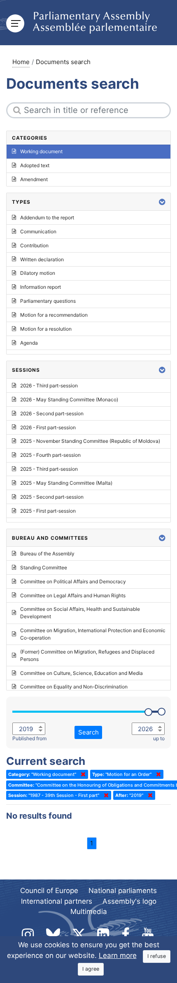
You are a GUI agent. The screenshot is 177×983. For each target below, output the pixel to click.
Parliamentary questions (48, 301)
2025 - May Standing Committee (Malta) (66, 483)
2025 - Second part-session (52, 497)
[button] (162, 201)
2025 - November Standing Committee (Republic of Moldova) (90, 441)
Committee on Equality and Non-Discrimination (74, 687)
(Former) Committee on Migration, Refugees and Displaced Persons (87, 655)
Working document (41, 151)
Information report (40, 287)
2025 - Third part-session (49, 469)
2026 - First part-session (48, 427)
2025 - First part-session (48, 511)
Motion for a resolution (46, 329)
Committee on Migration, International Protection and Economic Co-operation (92, 634)
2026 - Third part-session (49, 385)
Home (21, 62)
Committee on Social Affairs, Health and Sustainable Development (80, 612)
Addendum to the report (47, 217)
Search (88, 732)
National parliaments (122, 890)
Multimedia (88, 911)
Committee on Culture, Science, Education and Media (81, 673)
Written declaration (42, 259)
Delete (81, 774)
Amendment (34, 179)
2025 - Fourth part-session (50, 455)
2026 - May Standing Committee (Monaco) (69, 399)
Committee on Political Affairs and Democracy (73, 581)
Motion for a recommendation (54, 315)
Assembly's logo (129, 901)
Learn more (118, 955)
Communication (38, 231)
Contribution (34, 245)
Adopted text (34, 165)
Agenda (29, 343)
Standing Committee (43, 567)
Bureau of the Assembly (47, 553)
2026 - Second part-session (52, 413)
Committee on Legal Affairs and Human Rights (73, 595)
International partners (56, 901)
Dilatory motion (37, 273)
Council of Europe (49, 890)
